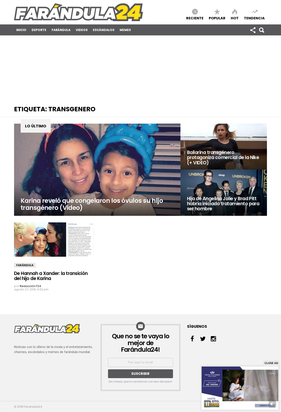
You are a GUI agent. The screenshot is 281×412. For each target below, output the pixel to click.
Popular (217, 18)
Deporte (39, 30)
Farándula (61, 30)
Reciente (195, 18)
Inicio (21, 30)
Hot (235, 18)
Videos (82, 30)
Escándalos (103, 30)
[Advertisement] (140, 68)
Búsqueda (261, 29)
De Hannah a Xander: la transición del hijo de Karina (51, 276)
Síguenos (252, 29)
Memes (125, 30)
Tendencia (254, 18)
